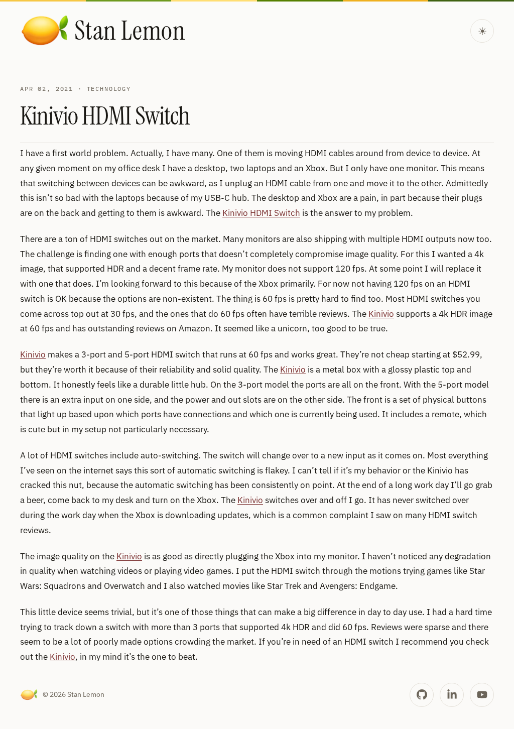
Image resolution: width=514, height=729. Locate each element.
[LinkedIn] (452, 695)
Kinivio (381, 313)
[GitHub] (422, 695)
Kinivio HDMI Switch (261, 212)
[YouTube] (482, 695)
